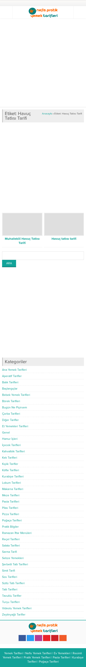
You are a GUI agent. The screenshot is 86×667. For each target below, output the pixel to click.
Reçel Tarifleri (11, 539)
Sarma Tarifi (9, 552)
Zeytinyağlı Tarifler (13, 614)
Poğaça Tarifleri (12, 520)
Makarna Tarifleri (12, 489)
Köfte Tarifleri (10, 470)
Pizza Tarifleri (10, 514)
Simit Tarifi (8, 570)
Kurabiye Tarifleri (13, 476)
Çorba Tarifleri (11, 414)
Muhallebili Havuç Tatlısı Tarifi (22, 241)
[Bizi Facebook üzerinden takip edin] (22, 638)
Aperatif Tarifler (12, 376)
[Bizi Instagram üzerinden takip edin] (38, 638)
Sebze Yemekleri (13, 558)
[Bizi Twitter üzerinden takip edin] (30, 638)
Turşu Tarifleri (11, 602)
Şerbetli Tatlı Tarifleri (15, 564)
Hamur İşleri (10, 439)
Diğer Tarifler (10, 420)
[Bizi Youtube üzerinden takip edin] (46, 638)
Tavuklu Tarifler (12, 596)
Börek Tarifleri (11, 401)
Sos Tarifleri (9, 577)
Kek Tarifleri (9, 457)
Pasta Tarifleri (10, 501)
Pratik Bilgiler (10, 526)
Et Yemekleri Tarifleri (15, 426)
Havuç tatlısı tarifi (64, 239)
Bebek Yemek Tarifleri (16, 395)
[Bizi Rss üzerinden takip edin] (63, 638)
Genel (6, 432)
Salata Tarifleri (11, 545)
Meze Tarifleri (10, 495)
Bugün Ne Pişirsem (14, 407)
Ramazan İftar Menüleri (17, 533)
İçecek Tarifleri (11, 445)
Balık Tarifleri (10, 382)
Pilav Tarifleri (10, 508)
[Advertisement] (43, 63)
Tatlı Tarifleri (9, 589)
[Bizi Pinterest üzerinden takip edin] (54, 638)
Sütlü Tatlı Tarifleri (13, 583)
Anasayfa (47, 113)
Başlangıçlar (10, 388)
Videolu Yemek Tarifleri (17, 608)
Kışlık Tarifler (10, 464)
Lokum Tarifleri (11, 483)
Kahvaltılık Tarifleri (13, 451)
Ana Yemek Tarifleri (14, 370)
